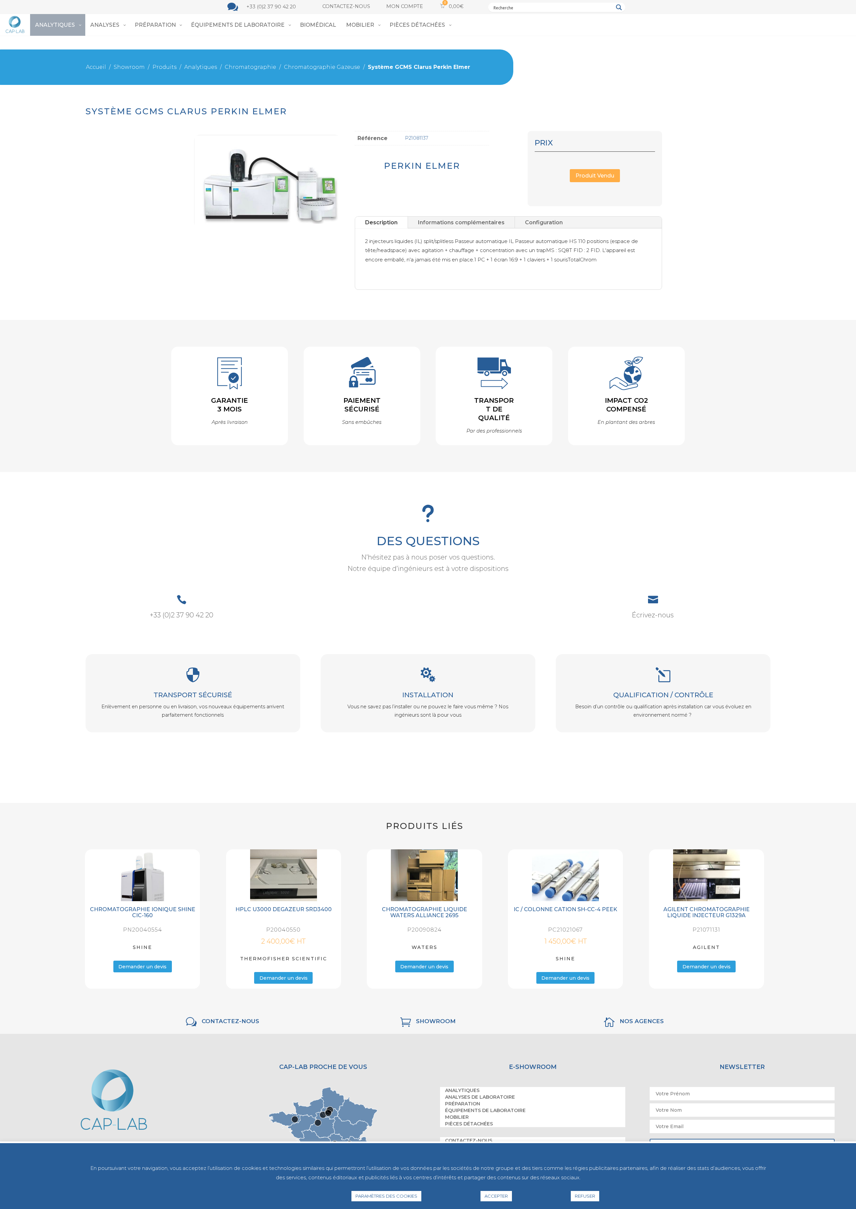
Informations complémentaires (461, 222)
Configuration (544, 222)
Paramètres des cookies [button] (386, 1196)
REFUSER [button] (585, 1196)
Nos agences (642, 1021)
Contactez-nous (346, 6)
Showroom (436, 1021)
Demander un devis (143, 966)
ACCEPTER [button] (496, 1196)
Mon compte (404, 6)
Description (381, 222)
